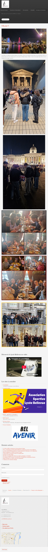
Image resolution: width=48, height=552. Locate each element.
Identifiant (3, 467)
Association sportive (6, 388)
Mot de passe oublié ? (6, 482)
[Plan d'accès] (11, 538)
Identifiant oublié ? (5, 483)
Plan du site (4, 524)
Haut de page (4, 549)
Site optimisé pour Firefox (7, 528)
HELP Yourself (6, 417)
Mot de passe (4, 472)
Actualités (32, 10)
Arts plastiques (5, 384)
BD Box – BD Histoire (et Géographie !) (10, 414)
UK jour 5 (5, 26)
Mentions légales (5, 526)
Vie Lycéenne (25, 10)
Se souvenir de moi (5, 477)
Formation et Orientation (41, 10)
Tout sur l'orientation (7, 424)
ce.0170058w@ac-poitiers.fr (7, 518)
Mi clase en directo (6, 421)
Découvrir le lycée (4, 10)
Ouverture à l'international (15, 10)
